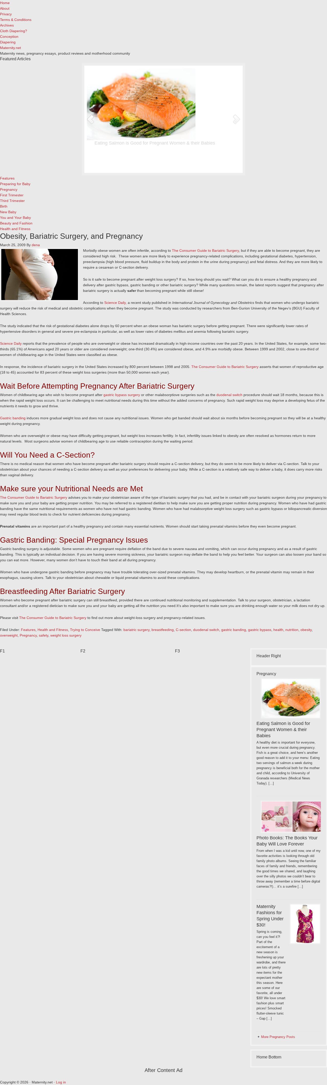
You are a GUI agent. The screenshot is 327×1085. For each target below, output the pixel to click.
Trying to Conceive (85, 630)
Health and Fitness (53, 630)
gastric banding (233, 630)
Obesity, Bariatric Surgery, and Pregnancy (71, 236)
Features (28, 630)
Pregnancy (28, 635)
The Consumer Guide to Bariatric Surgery (205, 250)
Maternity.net (10, 48)
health (278, 630)
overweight (9, 635)
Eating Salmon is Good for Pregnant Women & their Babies (155, 143)
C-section (183, 630)
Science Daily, (115, 303)
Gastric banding (13, 418)
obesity (306, 630)
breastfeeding (162, 630)
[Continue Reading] (179, 165)
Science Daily (11, 343)
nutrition (291, 630)
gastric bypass (259, 630)
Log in (61, 1082)
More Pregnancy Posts (278, 1037)
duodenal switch (229, 395)
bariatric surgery (136, 630)
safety (43, 635)
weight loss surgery (65, 635)
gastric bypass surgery (121, 395)
